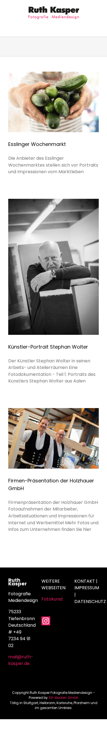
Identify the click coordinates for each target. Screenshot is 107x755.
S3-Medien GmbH (63, 697)
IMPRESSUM (86, 588)
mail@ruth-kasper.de (20, 660)
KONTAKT (84, 581)
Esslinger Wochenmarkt (37, 144)
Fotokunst (52, 599)
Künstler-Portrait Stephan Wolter (48, 346)
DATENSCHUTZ (90, 601)
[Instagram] (45, 621)
